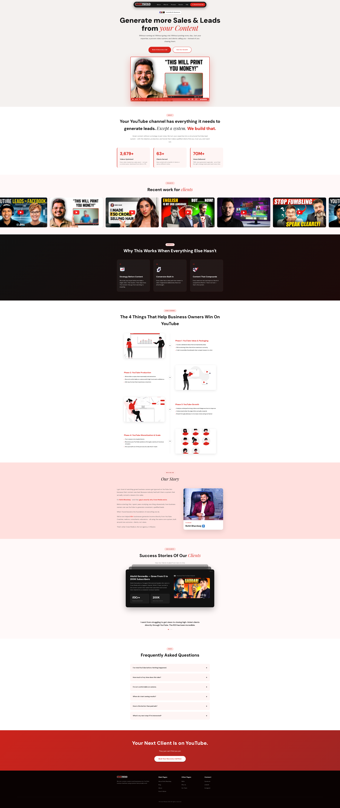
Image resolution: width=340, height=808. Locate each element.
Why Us (166, 4)
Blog (159, 785)
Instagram (207, 788)
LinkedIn (207, 785)
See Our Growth (182, 50)
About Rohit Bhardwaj (164, 781)
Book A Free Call (198, 4)
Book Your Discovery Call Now (170, 759)
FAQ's (183, 781)
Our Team (184, 788)
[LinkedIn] (203, 526)
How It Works (162, 791)
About (159, 4)
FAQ (187, 4)
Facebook (207, 781)
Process (173, 4)
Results (181, 4)
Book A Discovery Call (159, 50)
